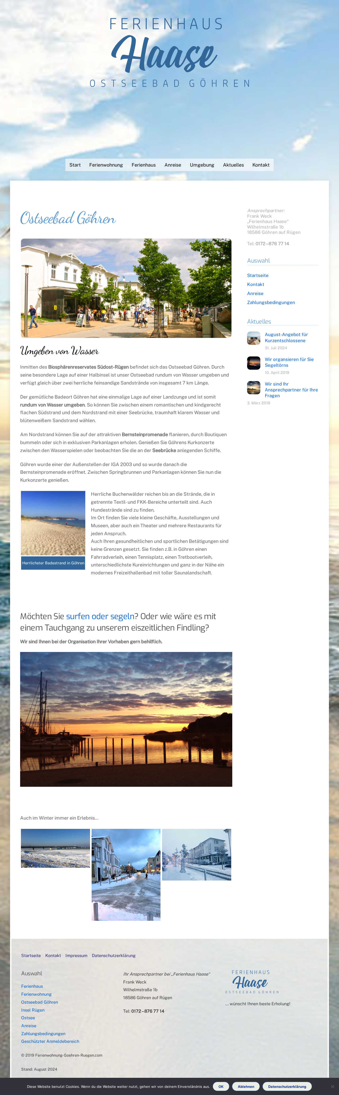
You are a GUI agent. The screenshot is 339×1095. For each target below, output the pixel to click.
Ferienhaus (144, 165)
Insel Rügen (32, 1010)
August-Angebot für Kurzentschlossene (286, 337)
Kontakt (261, 165)
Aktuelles (233, 165)
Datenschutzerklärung (114, 955)
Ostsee (28, 1017)
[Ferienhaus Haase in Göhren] (169, 81)
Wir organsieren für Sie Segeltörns (289, 362)
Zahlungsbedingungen (271, 302)
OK (221, 1086)
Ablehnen (246, 1086)
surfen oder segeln (100, 616)
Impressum (76, 955)
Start (75, 165)
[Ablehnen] (332, 1086)
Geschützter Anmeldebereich (50, 1041)
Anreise (172, 165)
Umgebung (202, 165)
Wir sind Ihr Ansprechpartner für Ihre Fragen (291, 389)
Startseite (258, 275)
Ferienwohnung (106, 165)
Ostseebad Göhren (39, 1002)
